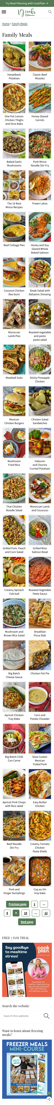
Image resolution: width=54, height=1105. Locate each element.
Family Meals (19, 24)
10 (25, 913)
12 (46, 913)
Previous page (17, 904)
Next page (27, 922)
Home (6, 24)
